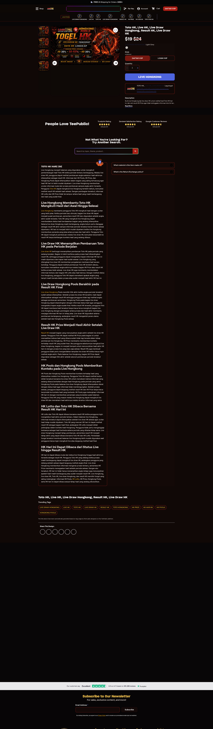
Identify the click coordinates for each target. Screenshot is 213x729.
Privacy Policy (102, 715)
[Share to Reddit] (67, 532)
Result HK (45, 333)
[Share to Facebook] (48, 532)
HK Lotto (75, 479)
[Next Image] (116, 63)
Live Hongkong (47, 211)
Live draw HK (46, 251)
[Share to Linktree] (55, 532)
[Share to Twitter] (42, 532)
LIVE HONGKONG (149, 77)
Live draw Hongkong (49, 292)
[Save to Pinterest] (61, 532)
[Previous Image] (55, 63)
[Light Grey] (126, 47)
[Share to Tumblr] (73, 532)
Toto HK (53, 189)
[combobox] (91, 8)
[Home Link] (50, 8)
